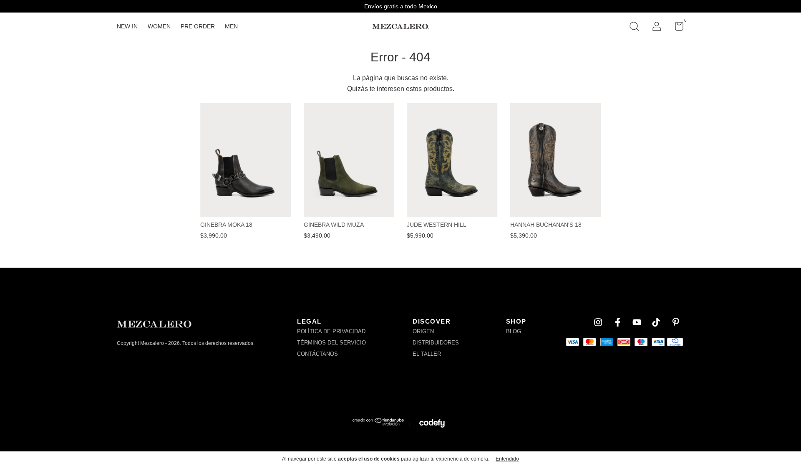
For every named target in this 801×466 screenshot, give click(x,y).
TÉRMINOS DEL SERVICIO (331, 342)
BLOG (513, 331)
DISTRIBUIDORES (436, 342)
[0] (676, 27)
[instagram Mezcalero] (598, 322)
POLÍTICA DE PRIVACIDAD (331, 331)
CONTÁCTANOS (317, 354)
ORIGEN (423, 331)
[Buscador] (634, 27)
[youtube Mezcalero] (636, 322)
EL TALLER (427, 354)
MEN (231, 26)
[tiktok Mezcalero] (656, 322)
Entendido (507, 459)
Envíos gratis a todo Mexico (400, 6)
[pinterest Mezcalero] (675, 322)
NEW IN (127, 26)
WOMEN (159, 26)
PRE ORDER (198, 26)
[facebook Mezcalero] (617, 322)
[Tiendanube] (379, 424)
